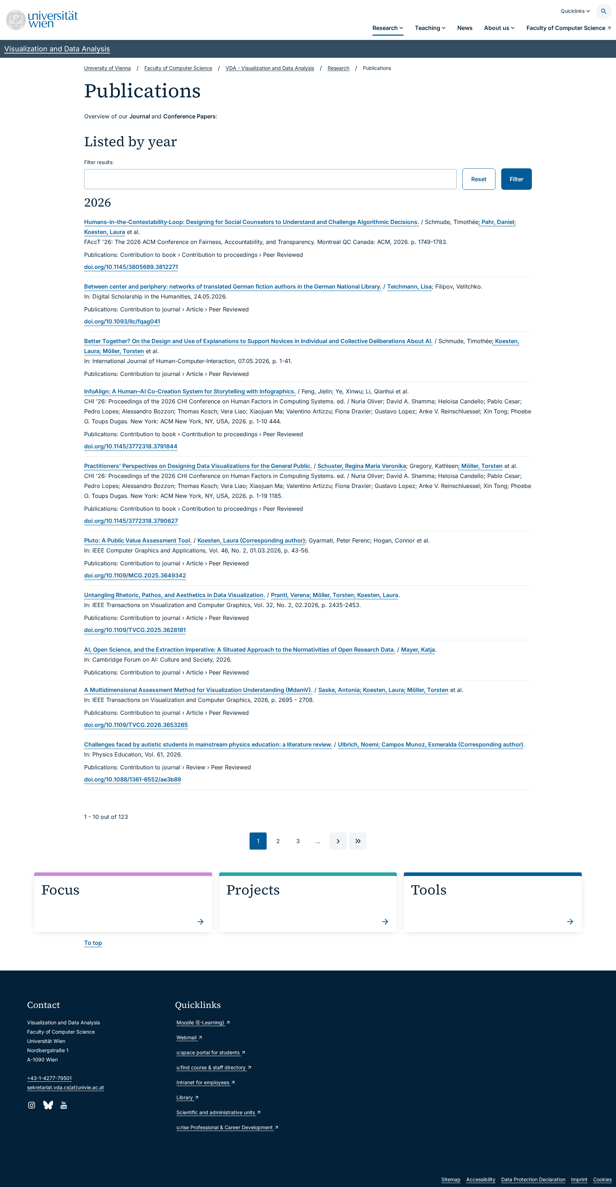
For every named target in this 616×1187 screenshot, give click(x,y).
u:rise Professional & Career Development (225, 1127)
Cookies (602, 1179)
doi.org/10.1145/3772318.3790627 (131, 520)
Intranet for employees (203, 1082)
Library (185, 1097)
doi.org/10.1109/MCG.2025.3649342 (135, 575)
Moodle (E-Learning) (201, 1022)
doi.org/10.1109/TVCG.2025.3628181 (135, 629)
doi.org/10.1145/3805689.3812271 (131, 266)
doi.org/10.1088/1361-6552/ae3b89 (132, 779)
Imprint (579, 1179)
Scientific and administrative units (216, 1112)
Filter (516, 179)
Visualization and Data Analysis (57, 49)
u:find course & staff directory (211, 1067)
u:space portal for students (208, 1052)
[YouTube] (63, 1105)
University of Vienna (107, 68)
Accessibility (481, 1179)
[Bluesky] (47, 1105)
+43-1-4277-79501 (49, 1078)
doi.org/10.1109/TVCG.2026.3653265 (136, 724)
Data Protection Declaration (533, 1179)
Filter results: (99, 162)
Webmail (187, 1037)
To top (93, 942)
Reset (479, 179)
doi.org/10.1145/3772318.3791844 (131, 446)
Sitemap (451, 1179)
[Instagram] (31, 1105)
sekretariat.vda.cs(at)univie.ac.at (65, 1087)
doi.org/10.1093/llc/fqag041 (122, 321)
